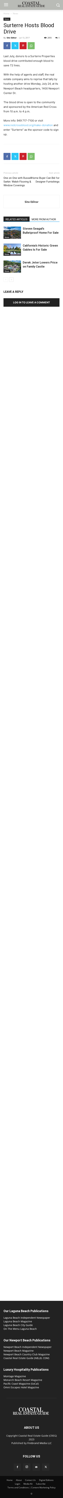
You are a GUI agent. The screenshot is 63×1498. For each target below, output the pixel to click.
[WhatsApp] (31, 45)
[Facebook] (7, 45)
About (19, 1480)
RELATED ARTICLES (16, 219)
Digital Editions (46, 1480)
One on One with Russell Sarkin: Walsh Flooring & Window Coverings (17, 181)
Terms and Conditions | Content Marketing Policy (31, 1487)
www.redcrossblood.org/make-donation (28, 125)
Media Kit (28, 1483)
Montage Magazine (15, 1376)
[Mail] (36, 1467)
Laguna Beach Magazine (18, 1321)
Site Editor (12, 37)
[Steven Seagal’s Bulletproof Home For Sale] (12, 233)
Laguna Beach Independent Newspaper (27, 1317)
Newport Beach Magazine (19, 1350)
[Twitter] (15, 45)
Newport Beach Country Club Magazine (27, 1354)
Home (6, 13)
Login (17, 1483)
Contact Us (30, 1480)
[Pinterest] (23, 45)
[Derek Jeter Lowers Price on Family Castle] (12, 266)
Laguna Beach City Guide (18, 1325)
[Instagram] (26, 1466)
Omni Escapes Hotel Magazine (21, 1387)
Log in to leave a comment (31, 302)
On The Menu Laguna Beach (20, 1328)
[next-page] (11, 279)
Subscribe (41, 1483)
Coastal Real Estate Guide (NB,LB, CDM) (26, 1358)
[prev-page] (6, 279)
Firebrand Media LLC (39, 1443)
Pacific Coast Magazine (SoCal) (21, 1383)
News (15, 13)
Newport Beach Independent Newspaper (28, 1347)
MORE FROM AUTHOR (44, 219)
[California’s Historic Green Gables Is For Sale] (12, 250)
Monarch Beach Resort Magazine (23, 1380)
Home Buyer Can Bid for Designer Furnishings (45, 179)
